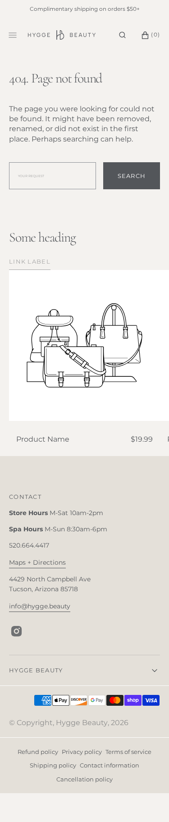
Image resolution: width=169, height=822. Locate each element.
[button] (122, 35)
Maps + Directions (37, 562)
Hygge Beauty (82, 722)
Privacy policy (82, 751)
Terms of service (128, 751)
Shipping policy (53, 765)
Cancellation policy (84, 779)
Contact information (109, 765)
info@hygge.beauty (39, 606)
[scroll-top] (148, 801)
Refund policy (38, 751)
